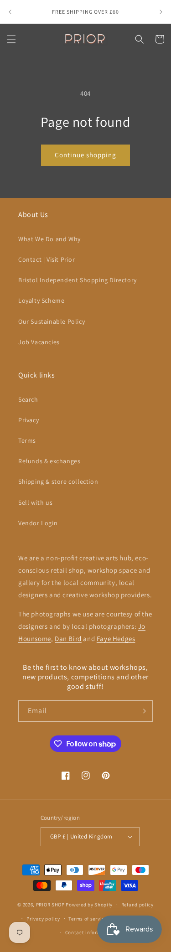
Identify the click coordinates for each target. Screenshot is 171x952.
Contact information (89, 932)
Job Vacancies (39, 342)
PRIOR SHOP (50, 904)
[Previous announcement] (10, 12)
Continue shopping (85, 154)
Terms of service (87, 919)
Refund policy (137, 904)
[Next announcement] (161, 12)
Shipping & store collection (58, 481)
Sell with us (35, 502)
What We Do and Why (49, 239)
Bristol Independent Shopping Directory (77, 280)
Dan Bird (68, 638)
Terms (27, 440)
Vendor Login (37, 523)
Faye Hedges (116, 638)
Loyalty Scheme (41, 300)
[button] (11, 39)
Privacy (28, 420)
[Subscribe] (142, 711)
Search (28, 399)
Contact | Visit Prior (46, 259)
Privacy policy (43, 919)
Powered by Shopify (89, 904)
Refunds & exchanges (49, 461)
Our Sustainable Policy (51, 321)
